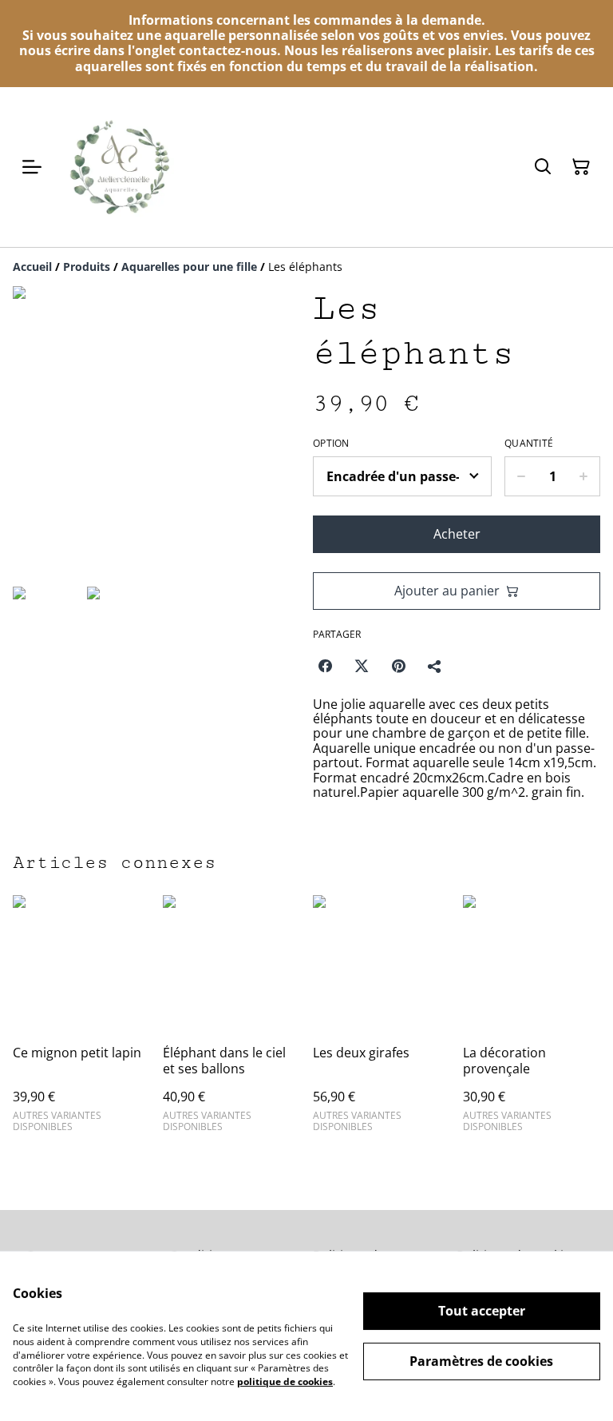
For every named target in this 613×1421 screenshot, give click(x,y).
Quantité (528, 443)
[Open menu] (32, 167)
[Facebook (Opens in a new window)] (325, 666)
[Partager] (435, 666)
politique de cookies (285, 1381)
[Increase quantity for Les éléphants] (584, 476)
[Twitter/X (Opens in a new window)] (362, 666)
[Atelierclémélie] (120, 167)
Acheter (457, 534)
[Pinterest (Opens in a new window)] (398, 666)
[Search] (543, 167)
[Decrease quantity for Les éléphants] (520, 476)
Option (331, 443)
